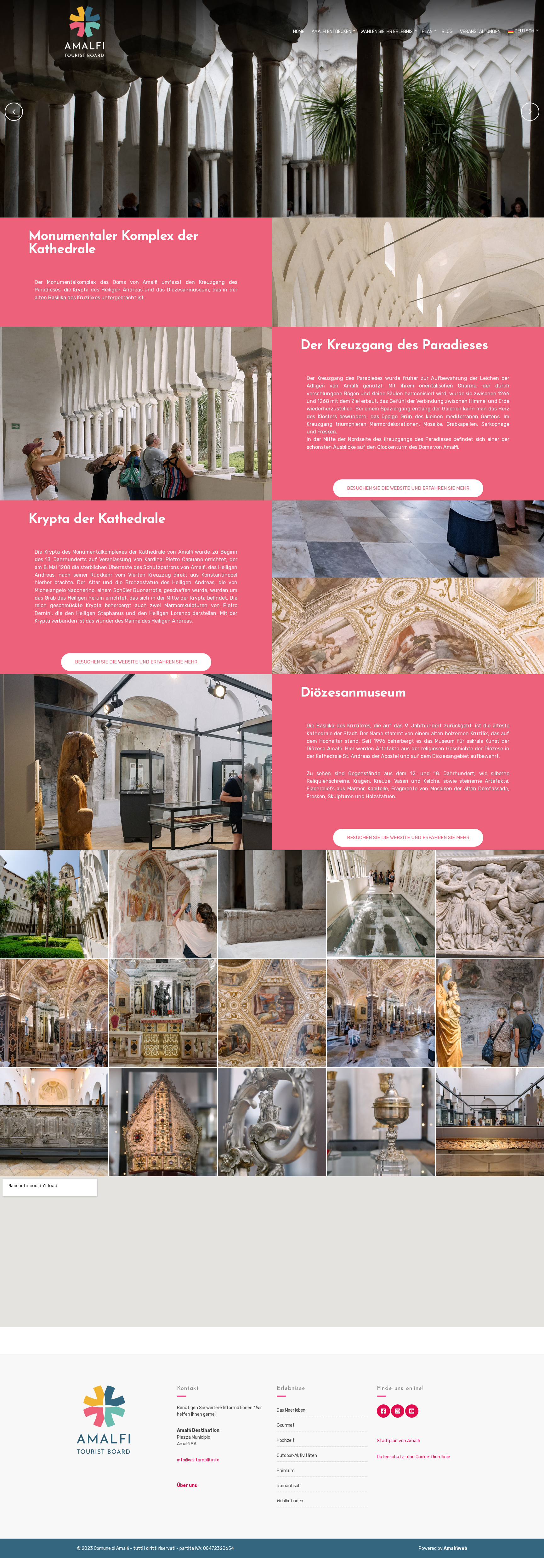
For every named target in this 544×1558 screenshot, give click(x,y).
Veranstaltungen (480, 31)
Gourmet (286, 1425)
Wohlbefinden (290, 1501)
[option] (272, 110)
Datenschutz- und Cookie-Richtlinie (413, 1456)
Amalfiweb (455, 1548)
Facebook (383, 1411)
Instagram (397, 1411)
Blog (447, 31)
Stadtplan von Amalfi (398, 1440)
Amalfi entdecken (331, 31)
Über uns (187, 1485)
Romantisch (289, 1485)
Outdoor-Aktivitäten (297, 1455)
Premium (286, 1470)
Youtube (411, 1411)
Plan (427, 31)
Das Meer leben (291, 1410)
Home (298, 31)
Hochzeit (285, 1440)
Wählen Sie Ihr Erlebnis (386, 31)
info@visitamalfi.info (198, 1460)
